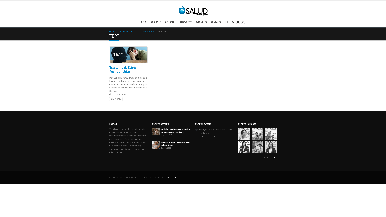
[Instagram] (243, 22)
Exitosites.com (170, 177)
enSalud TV (186, 22)
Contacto (216, 22)
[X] (233, 22)
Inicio (144, 22)
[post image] (128, 54)
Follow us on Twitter (208, 137)
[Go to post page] (156, 131)
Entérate (169, 22)
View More (268, 157)
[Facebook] (228, 22)
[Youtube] (238, 22)
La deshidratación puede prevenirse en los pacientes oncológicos (175, 130)
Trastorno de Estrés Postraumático (122, 69)
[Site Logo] (193, 10)
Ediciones (156, 22)
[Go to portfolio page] (244, 133)
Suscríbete (201, 22)
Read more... (116, 99)
